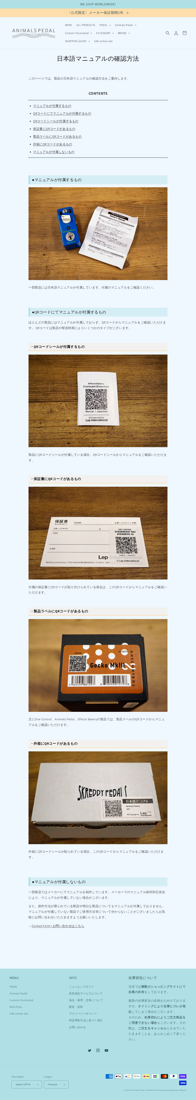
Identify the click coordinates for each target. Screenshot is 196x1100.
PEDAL (14, 986)
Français (52, 1084)
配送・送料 (76, 1007)
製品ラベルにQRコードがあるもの (57, 136)
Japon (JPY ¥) (23, 1084)
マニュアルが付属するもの (52, 106)
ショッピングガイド (81, 986)
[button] (105, 25)
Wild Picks (16, 1007)
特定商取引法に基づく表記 (86, 1020)
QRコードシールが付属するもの (55, 121)
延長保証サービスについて (86, 993)
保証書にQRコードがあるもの (54, 129)
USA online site (19, 1013)
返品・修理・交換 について (86, 1000)
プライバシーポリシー (83, 1013)
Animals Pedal (18, 993)
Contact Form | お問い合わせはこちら (58, 926)
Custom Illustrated (21, 1000)
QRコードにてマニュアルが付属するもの (62, 113)
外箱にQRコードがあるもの (52, 144)
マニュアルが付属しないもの (53, 152)
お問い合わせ (77, 1027)
